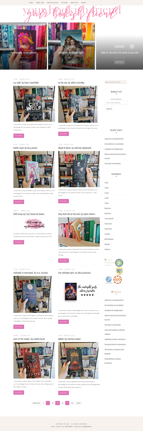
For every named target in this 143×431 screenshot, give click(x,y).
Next (79, 403)
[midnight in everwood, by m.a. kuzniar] (32, 294)
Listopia (107, 234)
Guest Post (108, 228)
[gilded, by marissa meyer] (78, 360)
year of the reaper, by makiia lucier (29, 338)
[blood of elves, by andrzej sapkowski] (79, 169)
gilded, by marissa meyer (69, 338)
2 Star (23, 47)
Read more (18, 136)
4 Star (15, 79)
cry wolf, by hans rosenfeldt (26, 82)
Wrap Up (16, 210)
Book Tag (108, 213)
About (83, 3)
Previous (36, 403)
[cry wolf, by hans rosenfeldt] (34, 104)
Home (31, 3)
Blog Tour (108, 208)
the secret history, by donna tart (115, 344)
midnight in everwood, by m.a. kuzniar (30, 272)
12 (52, 403)
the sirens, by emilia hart (113, 163)
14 (62, 403)
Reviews (64, 3)
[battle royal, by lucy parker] (33, 169)
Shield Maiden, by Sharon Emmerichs (113, 361)
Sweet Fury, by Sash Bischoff (114, 138)
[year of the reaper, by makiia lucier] (34, 360)
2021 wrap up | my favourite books (28, 213)
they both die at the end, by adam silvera (76, 213)
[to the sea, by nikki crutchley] (77, 104)
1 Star (106, 182)
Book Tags (40, 3)
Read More (23, 62)
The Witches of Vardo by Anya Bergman (114, 351)
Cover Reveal (109, 218)
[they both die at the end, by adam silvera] (79, 232)
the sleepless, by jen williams (23, 52)
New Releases (52, 3)
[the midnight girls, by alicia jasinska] (79, 292)
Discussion (108, 223)
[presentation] (11, 46)
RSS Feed (117, 291)
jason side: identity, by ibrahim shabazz (115, 332)
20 (72, 403)
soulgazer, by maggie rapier (71, 52)
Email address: (116, 99)
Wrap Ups (74, 3)
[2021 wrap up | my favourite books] (34, 224)
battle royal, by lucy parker (25, 147)
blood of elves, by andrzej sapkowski (74, 147)
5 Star (71, 47)
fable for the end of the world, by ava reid (119, 52)
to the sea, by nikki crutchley (71, 82)
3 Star (60, 79)
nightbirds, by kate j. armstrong (115, 339)
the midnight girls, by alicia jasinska (74, 272)
